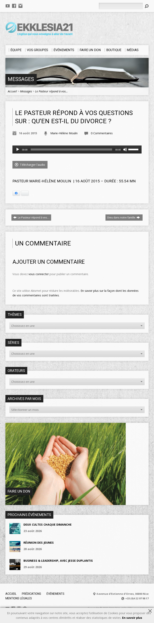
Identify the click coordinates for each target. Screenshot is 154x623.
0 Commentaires (102, 133)
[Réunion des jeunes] (14, 550)
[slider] (134, 149)
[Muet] (125, 149)
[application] (77, 149)
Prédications (31, 593)
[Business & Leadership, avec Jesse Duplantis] (14, 568)
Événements (55, 593)
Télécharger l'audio (32, 165)
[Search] (147, 6)
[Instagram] (20, 6)
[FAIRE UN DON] (65, 503)
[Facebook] (14, 6)
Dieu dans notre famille (121, 217)
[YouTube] (8, 6)
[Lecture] (18, 149)
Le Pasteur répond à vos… (51, 91)
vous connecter (38, 274)
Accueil (12, 91)
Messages (21, 79)
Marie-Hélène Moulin (64, 133)
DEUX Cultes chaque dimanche (47, 524)
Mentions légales (18, 598)
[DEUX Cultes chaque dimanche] (14, 532)
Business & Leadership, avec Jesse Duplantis (58, 560)
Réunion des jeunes (38, 542)
